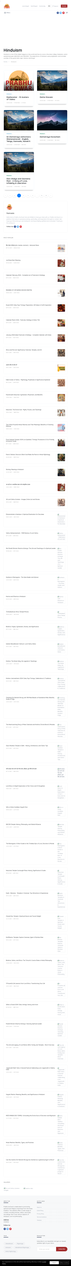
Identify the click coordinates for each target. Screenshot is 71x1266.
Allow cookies (64, 1262)
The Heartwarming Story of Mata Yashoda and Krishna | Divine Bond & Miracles (30, 724)
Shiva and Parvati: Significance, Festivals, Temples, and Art (24, 350)
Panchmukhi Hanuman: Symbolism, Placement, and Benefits (24, 395)
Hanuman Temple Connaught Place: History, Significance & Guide (26, 870)
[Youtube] (63, 13)
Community (42, 6)
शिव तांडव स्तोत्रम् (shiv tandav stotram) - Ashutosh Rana (22, 245)
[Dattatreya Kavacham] (52, 120)
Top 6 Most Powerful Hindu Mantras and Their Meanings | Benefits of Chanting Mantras (29, 425)
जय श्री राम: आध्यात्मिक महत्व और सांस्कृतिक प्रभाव (18, 484)
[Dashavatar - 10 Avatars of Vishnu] (19, 80)
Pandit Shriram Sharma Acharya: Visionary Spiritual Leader (24, 1024)
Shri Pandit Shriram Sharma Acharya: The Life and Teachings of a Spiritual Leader (31, 548)
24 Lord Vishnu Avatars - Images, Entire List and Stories (23, 499)
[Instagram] (61, 13)
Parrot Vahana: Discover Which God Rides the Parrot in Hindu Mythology (28, 454)
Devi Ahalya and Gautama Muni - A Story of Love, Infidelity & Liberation (18, 181)
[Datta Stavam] (52, 80)
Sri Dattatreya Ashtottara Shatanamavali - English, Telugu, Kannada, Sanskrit (19, 139)
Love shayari (25, 6)
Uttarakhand (9, 1243)
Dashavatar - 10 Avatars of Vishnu (18, 98)
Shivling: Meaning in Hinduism (15, 469)
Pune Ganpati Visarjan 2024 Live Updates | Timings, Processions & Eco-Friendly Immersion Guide (30, 440)
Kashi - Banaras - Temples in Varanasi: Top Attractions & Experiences (27, 893)
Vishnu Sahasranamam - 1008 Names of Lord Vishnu (22, 533)
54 (41, 195)
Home (5, 62)
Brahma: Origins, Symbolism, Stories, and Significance (22, 626)
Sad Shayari (34, 6)
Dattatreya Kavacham (50, 137)
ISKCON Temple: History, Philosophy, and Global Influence (23, 824)
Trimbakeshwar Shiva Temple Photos (17, 612)
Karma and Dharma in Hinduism (16, 596)
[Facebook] (58, 13)
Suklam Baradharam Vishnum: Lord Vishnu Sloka (21, 644)
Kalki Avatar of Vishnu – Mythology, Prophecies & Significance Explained (28, 380)
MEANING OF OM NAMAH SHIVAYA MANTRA (19, 290)
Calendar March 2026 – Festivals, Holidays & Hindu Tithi (23, 320)
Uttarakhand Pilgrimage (22, 1247)
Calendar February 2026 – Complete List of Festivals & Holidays (25, 275)
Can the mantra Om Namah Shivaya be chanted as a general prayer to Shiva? (30, 1160)
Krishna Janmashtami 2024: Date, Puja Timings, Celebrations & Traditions (28, 678)
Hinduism (8, 1247)
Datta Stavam (46, 97)
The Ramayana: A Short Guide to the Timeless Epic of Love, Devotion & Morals (30, 843)
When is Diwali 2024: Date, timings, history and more (22, 1004)
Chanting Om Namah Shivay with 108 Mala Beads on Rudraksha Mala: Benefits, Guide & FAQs (30, 698)
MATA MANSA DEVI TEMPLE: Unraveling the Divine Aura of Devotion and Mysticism (31, 1115)
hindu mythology (11, 1251)
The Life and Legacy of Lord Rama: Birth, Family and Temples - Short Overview (30, 1045)
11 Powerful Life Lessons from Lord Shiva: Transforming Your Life (25, 983)
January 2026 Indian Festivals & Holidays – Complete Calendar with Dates (28, 335)
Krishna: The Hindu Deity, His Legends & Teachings (21, 661)
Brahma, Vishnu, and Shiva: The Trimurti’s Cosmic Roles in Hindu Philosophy (29, 960)
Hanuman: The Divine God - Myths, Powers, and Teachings (23, 410)
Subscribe (62, 1249)
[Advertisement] (35, 29)
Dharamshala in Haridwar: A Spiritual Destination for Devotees (25, 514)
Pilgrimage (20, 1243)
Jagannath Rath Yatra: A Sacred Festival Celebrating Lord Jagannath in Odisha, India (30, 1068)
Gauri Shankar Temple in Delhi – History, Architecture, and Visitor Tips (27, 745)
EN (49, 6)
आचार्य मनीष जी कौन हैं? (11, 365)
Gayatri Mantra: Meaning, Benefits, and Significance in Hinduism (25, 1094)
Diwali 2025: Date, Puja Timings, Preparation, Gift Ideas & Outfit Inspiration (28, 305)
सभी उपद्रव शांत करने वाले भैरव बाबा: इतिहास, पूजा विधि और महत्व (21, 769)
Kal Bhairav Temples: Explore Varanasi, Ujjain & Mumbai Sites (24, 937)
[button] (7, 12)
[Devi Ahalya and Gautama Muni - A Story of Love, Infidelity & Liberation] (19, 162)
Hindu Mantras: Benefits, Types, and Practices (20, 1142)
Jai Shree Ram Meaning (13, 260)
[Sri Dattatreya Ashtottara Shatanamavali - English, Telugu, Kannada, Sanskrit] (19, 120)
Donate (64, 6)
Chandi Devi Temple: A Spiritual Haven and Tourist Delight (23, 916)
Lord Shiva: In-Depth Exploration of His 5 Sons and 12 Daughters (25, 786)
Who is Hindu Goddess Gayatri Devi (17, 807)
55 (46, 195)
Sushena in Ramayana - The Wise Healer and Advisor (22, 577)
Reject (54, 1262)
